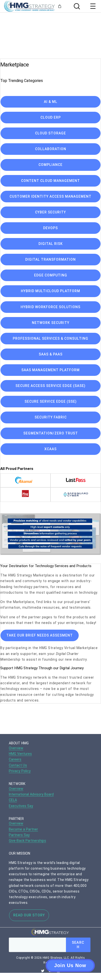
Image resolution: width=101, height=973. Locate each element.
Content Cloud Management (50, 181)
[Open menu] (92, 6)
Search (78, 945)
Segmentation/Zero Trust (50, 433)
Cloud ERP (50, 117)
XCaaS (50, 449)
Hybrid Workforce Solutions (50, 307)
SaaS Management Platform (50, 370)
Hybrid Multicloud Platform (50, 291)
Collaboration (50, 149)
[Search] (76, 6)
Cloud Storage (50, 133)
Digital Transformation (50, 259)
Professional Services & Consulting (50, 338)
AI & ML (50, 102)
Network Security (50, 323)
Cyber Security (50, 212)
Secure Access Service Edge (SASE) (50, 386)
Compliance (50, 165)
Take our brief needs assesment (39, 635)
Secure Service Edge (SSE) (51, 401)
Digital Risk (50, 244)
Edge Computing (50, 275)
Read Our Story (29, 915)
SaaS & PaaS (51, 354)
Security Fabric (51, 417)
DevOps (50, 228)
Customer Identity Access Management (50, 196)
